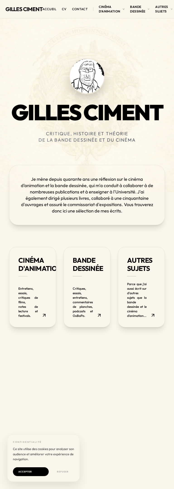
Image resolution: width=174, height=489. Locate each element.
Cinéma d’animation (109, 9)
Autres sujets (161, 9)
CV (64, 9)
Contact (80, 9)
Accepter (25, 471)
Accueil (49, 9)
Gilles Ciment (23, 9)
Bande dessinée (137, 9)
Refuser (63, 471)
